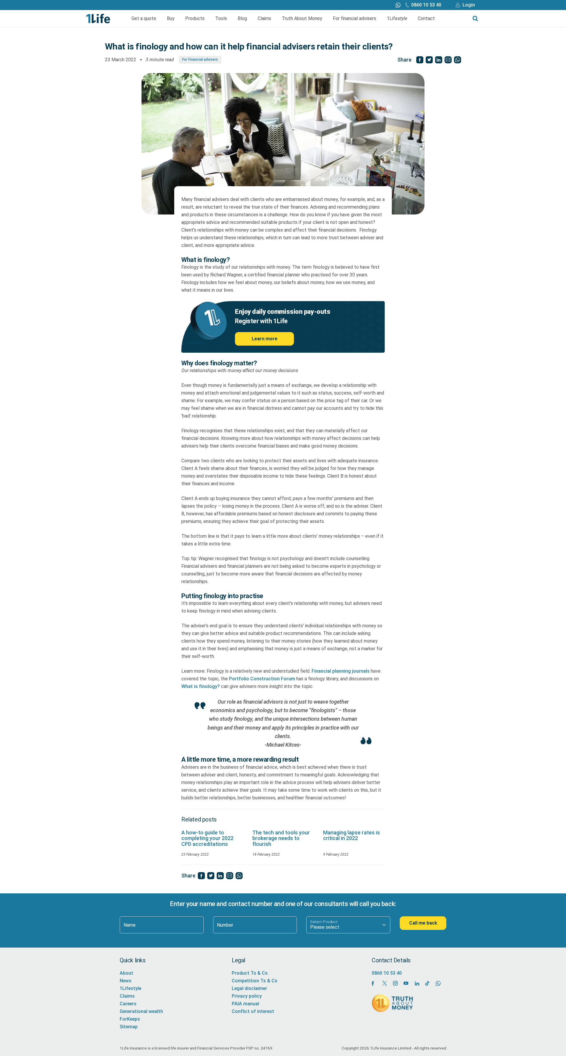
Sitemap (129, 1026)
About (126, 973)
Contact (426, 18)
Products (195, 18)
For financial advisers (354, 18)
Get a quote (143, 18)
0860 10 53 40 (426, 5)
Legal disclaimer (249, 988)
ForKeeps (130, 1019)
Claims (264, 18)
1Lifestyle (130, 988)
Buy (171, 18)
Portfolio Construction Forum (261, 679)
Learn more (264, 338)
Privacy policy (247, 996)
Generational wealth (141, 1011)
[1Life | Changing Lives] (98, 18)
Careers (128, 1003)
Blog (242, 18)
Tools (221, 18)
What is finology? (200, 686)
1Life (397, 18)
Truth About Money (302, 18)
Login (469, 5)
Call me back (423, 923)
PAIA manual (245, 1003)
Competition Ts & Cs (254, 981)
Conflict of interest (253, 1011)
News (125, 981)
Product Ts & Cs (250, 973)
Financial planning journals (341, 671)
